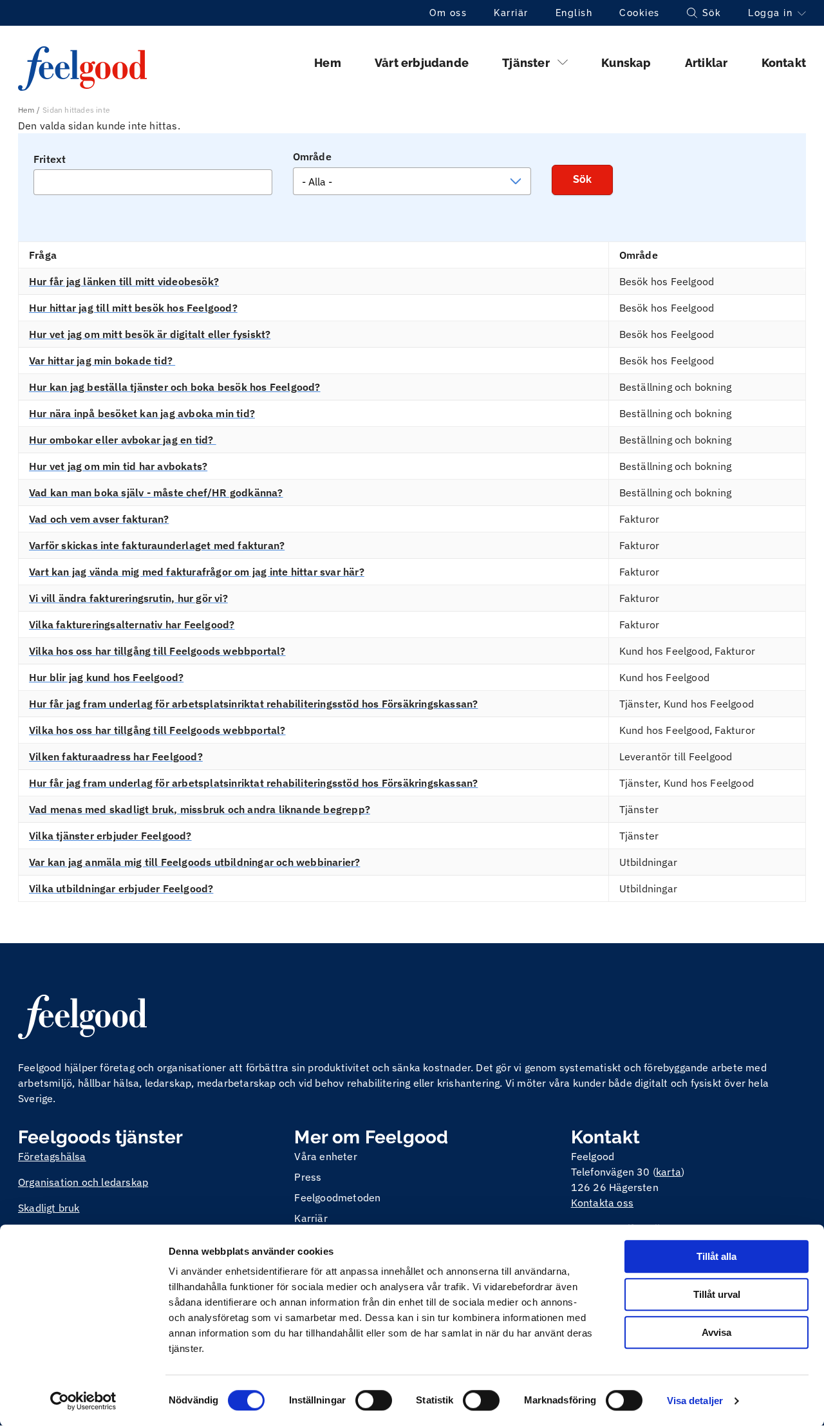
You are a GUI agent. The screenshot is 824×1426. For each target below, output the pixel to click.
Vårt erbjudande (422, 63)
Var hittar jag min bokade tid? (102, 360)
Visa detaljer (695, 1400)
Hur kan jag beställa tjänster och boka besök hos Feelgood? (175, 386)
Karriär (511, 13)
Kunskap (626, 63)
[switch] (373, 1400)
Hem (327, 63)
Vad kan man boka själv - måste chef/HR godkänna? (156, 492)
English (574, 13)
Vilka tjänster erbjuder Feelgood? (110, 835)
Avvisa (716, 1332)
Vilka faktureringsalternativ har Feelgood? (131, 624)
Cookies (639, 13)
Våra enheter (325, 1156)
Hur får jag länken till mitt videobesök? (124, 281)
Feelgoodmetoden (337, 1197)
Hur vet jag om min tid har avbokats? (118, 466)
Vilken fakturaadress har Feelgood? (116, 756)
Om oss (448, 13)
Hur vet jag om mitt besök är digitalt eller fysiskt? (149, 334)
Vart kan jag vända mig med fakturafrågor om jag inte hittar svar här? (196, 571)
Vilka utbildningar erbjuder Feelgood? (121, 888)
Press (307, 1176)
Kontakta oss (602, 1202)
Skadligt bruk (49, 1207)
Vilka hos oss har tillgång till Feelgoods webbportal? (157, 650)
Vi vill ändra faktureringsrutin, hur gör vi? (128, 598)
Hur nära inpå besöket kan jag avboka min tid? (142, 413)
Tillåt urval (716, 1294)
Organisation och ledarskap (83, 1182)
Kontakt (784, 63)
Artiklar (706, 63)
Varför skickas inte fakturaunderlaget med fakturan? (157, 545)
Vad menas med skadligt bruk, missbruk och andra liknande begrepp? (199, 809)
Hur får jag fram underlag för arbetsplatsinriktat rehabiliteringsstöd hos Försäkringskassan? (253, 703)
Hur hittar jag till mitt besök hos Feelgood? (133, 307)
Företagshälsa (52, 1156)
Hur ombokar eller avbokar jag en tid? (122, 439)
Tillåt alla (716, 1256)
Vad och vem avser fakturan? (99, 518)
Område (312, 156)
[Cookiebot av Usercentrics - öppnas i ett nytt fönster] (83, 1401)
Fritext (49, 159)
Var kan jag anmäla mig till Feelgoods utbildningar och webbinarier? (194, 862)
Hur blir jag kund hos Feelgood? (106, 677)
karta (668, 1171)
